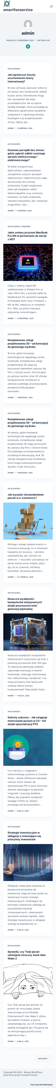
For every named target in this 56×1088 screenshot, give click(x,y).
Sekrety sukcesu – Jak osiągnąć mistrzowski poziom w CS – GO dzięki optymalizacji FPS (27, 721)
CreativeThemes (29, 1075)
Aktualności (14, 69)
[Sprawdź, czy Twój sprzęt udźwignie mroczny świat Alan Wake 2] (28, 981)
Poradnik (25, 226)
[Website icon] (28, 46)
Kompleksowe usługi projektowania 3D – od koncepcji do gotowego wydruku (28, 343)
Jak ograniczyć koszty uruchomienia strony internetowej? (22, 78)
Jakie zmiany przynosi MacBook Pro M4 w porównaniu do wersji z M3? (28, 236)
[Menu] (51, 6)
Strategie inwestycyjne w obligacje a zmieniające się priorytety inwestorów (24, 836)
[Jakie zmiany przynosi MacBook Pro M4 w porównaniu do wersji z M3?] (28, 262)
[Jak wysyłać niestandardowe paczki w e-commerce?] (28, 521)
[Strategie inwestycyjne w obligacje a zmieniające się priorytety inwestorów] (28, 862)
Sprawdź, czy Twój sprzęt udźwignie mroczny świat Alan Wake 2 (27, 955)
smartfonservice (18, 10)
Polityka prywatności (42, 1085)
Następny (43, 1059)
